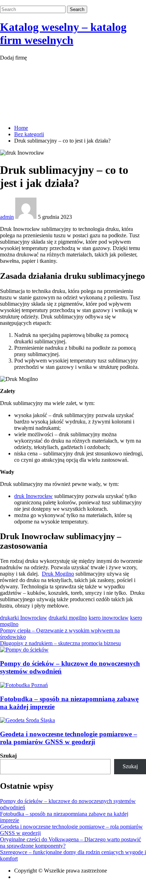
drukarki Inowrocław (23, 618)
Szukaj (8, 756)
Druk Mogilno (58, 574)
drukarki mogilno (68, 618)
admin (7, 217)
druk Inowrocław (33, 496)
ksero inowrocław (109, 618)
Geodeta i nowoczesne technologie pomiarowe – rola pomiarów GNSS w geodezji (68, 738)
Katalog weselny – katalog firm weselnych (63, 33)
